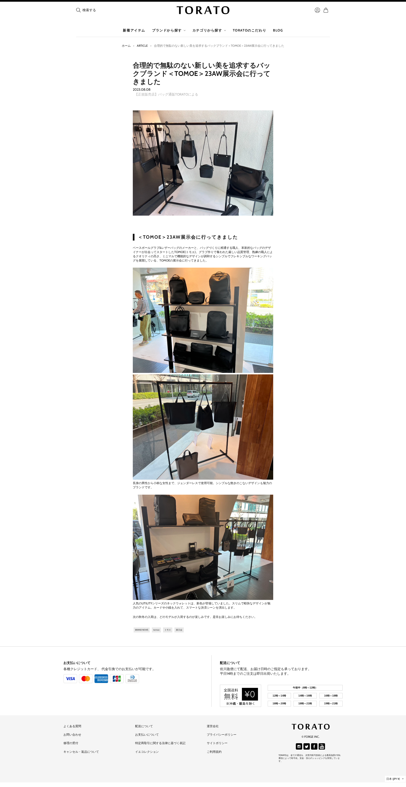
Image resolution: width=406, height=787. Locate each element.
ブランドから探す (167, 30)
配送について (230, 663)
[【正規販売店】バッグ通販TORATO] (203, 10)
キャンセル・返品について (81, 752)
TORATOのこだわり (249, 30)
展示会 (179, 629)
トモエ (168, 629)
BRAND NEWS (141, 629)
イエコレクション (147, 752)
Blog (278, 30)
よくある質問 (72, 726)
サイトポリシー (217, 743)
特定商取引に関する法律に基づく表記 (160, 743)
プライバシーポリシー (221, 734)
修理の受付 (70, 743)
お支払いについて (77, 663)
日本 (393, 778)
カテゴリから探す (207, 30)
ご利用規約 (214, 752)
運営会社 (213, 726)
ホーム (126, 46)
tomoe (156, 629)
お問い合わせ (72, 734)
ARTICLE (142, 46)
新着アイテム (134, 30)
